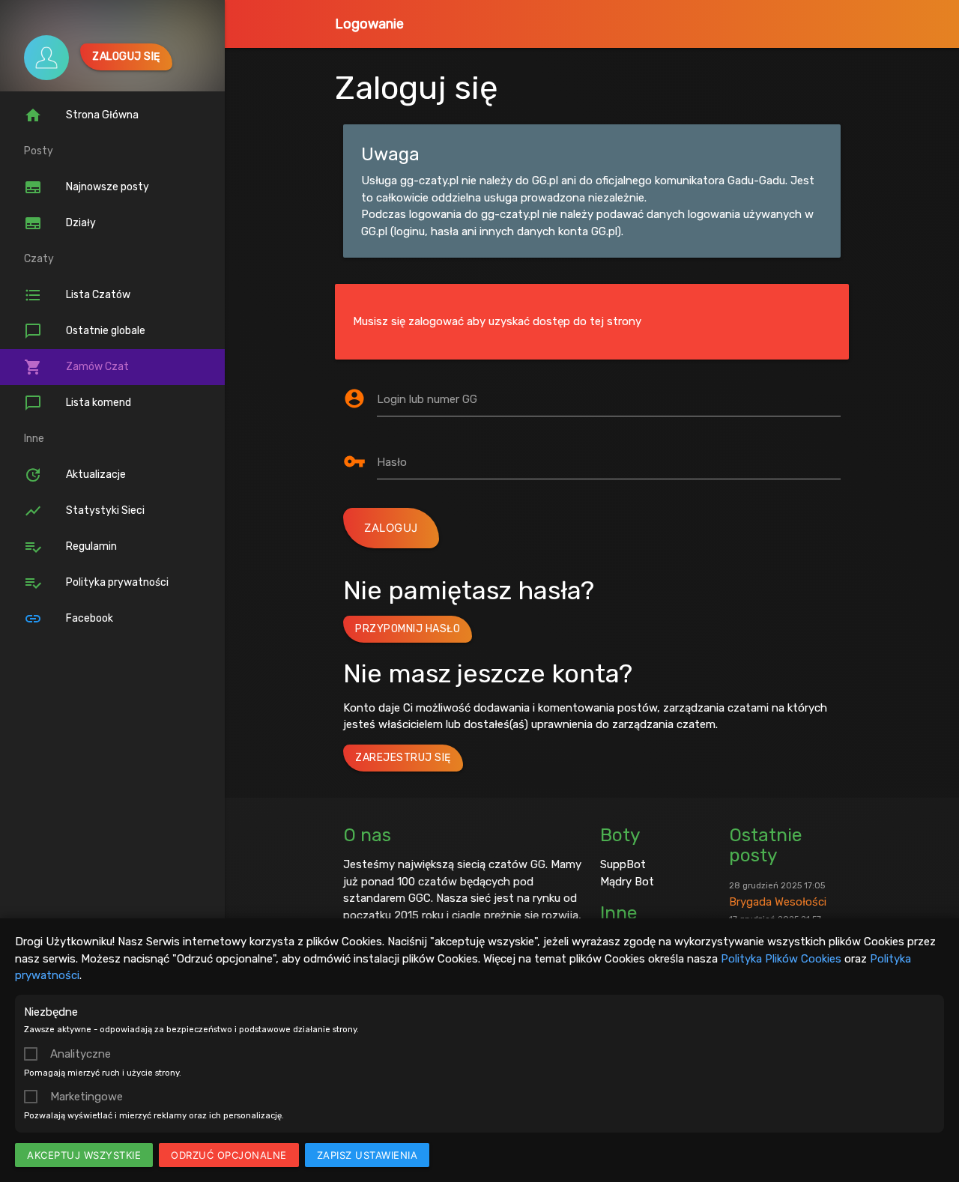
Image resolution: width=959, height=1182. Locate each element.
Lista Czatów (77, 295)
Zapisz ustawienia (367, 1155)
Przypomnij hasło (407, 628)
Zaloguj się (126, 56)
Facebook (68, 619)
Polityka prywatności (96, 583)
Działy (60, 223)
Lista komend (77, 403)
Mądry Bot (627, 881)
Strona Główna (81, 115)
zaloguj (391, 528)
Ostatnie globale (84, 331)
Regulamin (70, 547)
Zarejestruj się (403, 757)
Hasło (392, 462)
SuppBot (623, 864)
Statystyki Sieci (84, 511)
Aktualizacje (75, 475)
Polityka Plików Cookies (781, 959)
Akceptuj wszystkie (84, 1155)
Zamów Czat (76, 367)
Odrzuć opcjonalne (229, 1155)
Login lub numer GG (427, 399)
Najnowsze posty (86, 187)
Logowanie (369, 24)
